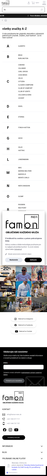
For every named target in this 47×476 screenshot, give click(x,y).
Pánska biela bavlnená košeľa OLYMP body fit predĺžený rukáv (27, 467)
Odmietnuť (18, 249)
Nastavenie (14, 260)
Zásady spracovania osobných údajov (19, 254)
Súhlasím (33, 260)
